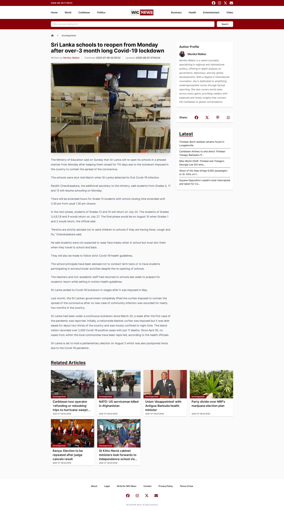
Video (229, 12)
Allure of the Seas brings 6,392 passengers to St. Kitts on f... (203, 172)
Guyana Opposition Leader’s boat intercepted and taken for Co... (204, 182)
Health (192, 12)
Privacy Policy (166, 486)
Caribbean (84, 12)
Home (54, 12)
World (68, 12)
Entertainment (211, 12)
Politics (101, 12)
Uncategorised (69, 35)
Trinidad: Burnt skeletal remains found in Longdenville (201, 143)
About (94, 486)
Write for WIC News (126, 486)
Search (225, 24)
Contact (147, 486)
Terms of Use (186, 486)
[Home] (52, 35)
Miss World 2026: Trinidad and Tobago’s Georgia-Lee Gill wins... (201, 163)
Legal (107, 486)
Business (176, 12)
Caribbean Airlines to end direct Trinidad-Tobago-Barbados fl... (202, 153)
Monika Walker (71, 57)
